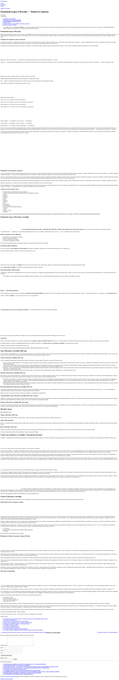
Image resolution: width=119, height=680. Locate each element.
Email (2, 650)
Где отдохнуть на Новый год (10, 620)
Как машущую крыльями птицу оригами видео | (18, 674)
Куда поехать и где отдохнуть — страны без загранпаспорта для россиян (26, 667)
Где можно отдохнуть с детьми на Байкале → (107, 632)
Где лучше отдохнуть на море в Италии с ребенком (15, 628)
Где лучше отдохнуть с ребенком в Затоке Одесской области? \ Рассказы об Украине (23, 630)
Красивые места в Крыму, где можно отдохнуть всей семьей (22, 672)
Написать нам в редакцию (7, 678)
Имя (2, 647)
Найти (15, 659)
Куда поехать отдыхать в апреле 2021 (14, 669)
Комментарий (4, 645)
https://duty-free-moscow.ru (13, 676)
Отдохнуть (3, 4)
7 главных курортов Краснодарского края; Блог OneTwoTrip (21, 670)
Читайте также (6, 22)
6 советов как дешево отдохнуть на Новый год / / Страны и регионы (24, 664)
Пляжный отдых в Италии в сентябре (12, 20)
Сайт (2, 652)
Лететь (2, 3)
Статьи (2, 6)
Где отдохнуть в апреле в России (11, 626)
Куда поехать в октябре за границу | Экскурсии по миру (16, 623)
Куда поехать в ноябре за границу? (11, 627)
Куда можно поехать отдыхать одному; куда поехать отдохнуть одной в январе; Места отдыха (25, 618)
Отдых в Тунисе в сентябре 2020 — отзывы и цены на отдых (17, 622)
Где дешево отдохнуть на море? (10, 625)
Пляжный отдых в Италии (9, 18)
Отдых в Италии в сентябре (9, 24)
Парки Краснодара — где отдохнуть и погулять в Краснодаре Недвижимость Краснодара (30, 666)
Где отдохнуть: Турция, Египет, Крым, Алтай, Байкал (16, 621)
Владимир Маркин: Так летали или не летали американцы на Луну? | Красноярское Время (31, 671)
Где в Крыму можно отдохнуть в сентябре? (16, 665)
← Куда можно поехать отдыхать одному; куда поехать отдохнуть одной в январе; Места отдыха (23, 632)
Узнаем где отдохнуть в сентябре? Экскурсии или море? (16, 23)
